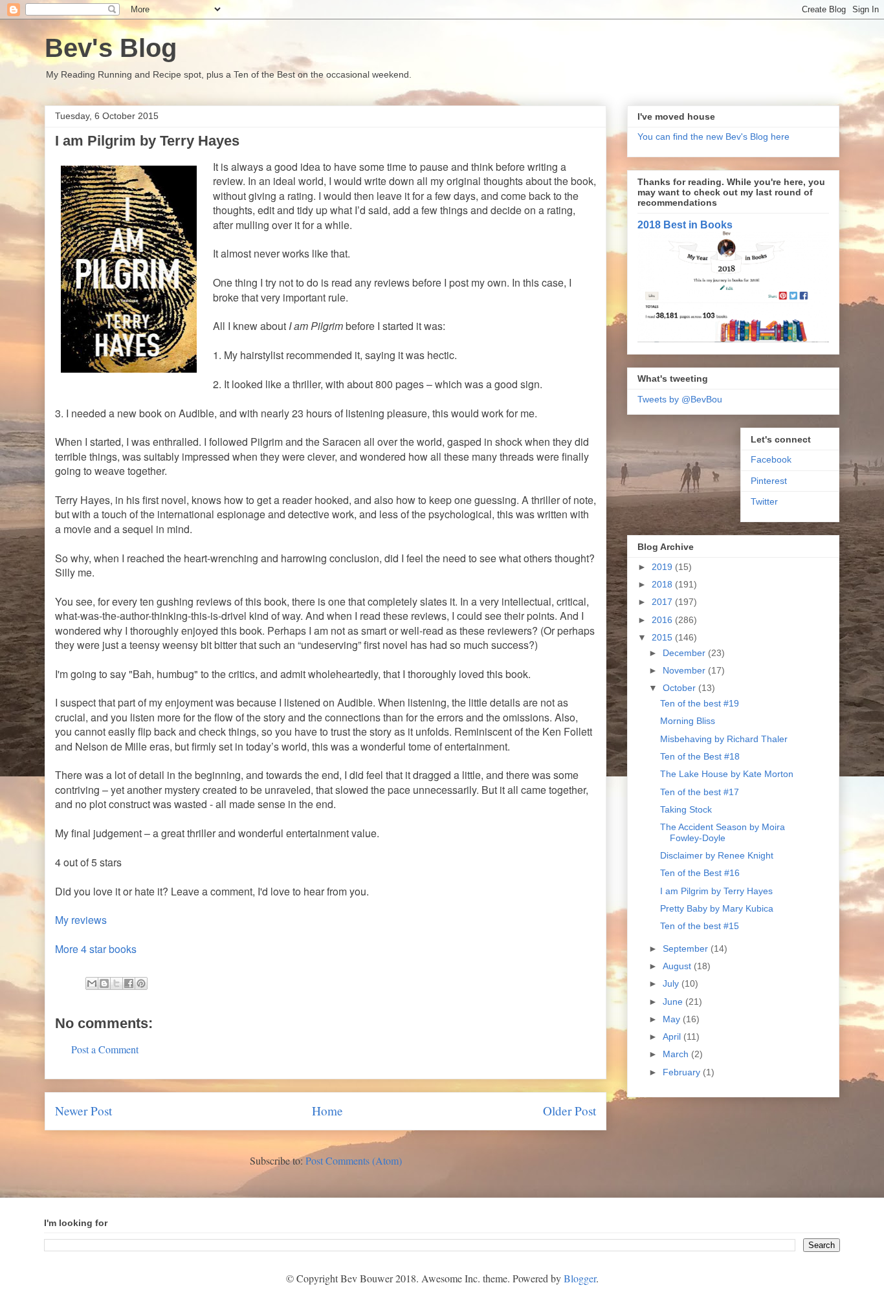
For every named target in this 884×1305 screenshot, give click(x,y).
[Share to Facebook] (128, 983)
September (687, 948)
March (677, 1054)
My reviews (81, 919)
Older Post (569, 1110)
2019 (663, 567)
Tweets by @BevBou (679, 399)
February (683, 1072)
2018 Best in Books (685, 224)
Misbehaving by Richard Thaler (724, 739)
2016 (663, 620)
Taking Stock (686, 809)
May (673, 1019)
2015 (663, 637)
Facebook (771, 459)
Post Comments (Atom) (353, 1160)
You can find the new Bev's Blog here (713, 136)
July (672, 983)
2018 (663, 584)
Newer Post (83, 1110)
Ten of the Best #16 (700, 873)
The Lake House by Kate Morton (726, 774)
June (674, 1001)
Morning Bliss (687, 721)
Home (327, 1110)
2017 (663, 602)
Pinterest (769, 481)
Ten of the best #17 (699, 792)
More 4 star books (96, 948)
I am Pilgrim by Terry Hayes (716, 891)
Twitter (764, 501)
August (678, 966)
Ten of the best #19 (699, 703)
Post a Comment (104, 1049)
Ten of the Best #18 (700, 756)
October (680, 688)
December (685, 653)
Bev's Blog (111, 48)
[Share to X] (116, 983)
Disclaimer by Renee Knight (716, 855)
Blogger (580, 1278)
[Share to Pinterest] (141, 983)
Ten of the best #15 (699, 926)
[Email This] (91, 983)
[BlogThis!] (104, 983)
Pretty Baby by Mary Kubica (716, 908)
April (673, 1036)
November (685, 670)
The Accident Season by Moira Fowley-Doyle (722, 832)
